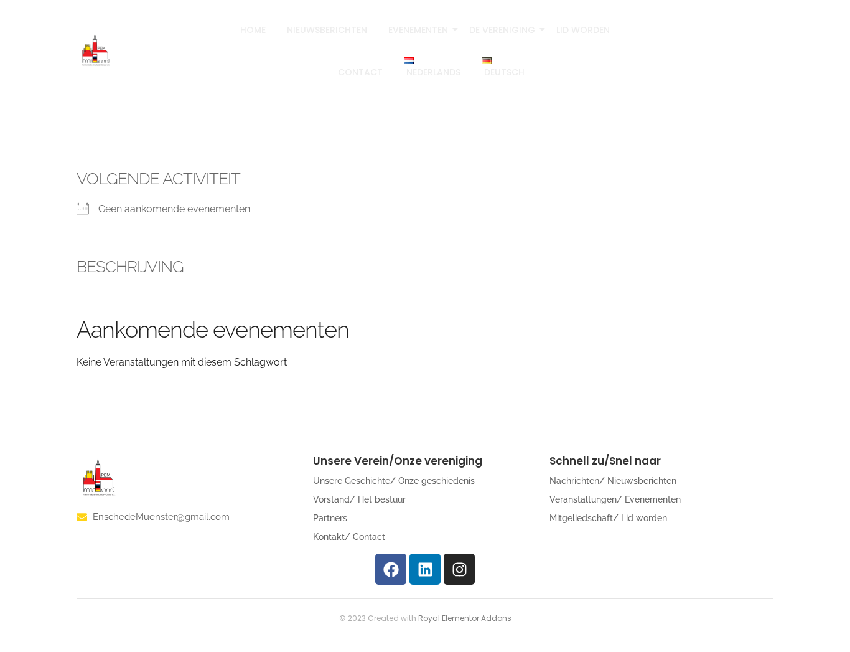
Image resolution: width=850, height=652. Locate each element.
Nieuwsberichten (327, 30)
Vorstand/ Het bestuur (359, 499)
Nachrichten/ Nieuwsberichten (612, 481)
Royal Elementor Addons (464, 618)
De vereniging (502, 30)
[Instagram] (459, 569)
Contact (360, 72)
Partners (330, 518)
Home (253, 30)
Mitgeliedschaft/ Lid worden (608, 518)
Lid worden (583, 30)
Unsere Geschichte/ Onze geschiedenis (394, 481)
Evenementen (418, 30)
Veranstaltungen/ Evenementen (615, 499)
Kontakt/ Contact (349, 537)
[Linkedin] (425, 569)
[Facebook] (390, 569)
